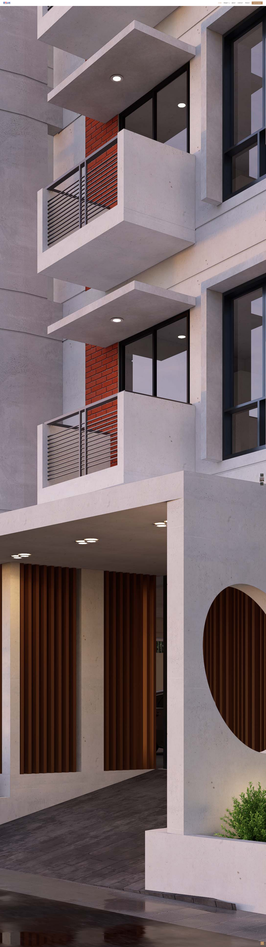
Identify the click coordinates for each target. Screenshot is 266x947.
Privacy (247, 3)
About (234, 3)
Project (226, 3)
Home (220, 3)
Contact (240, 3)
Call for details (257, 3)
